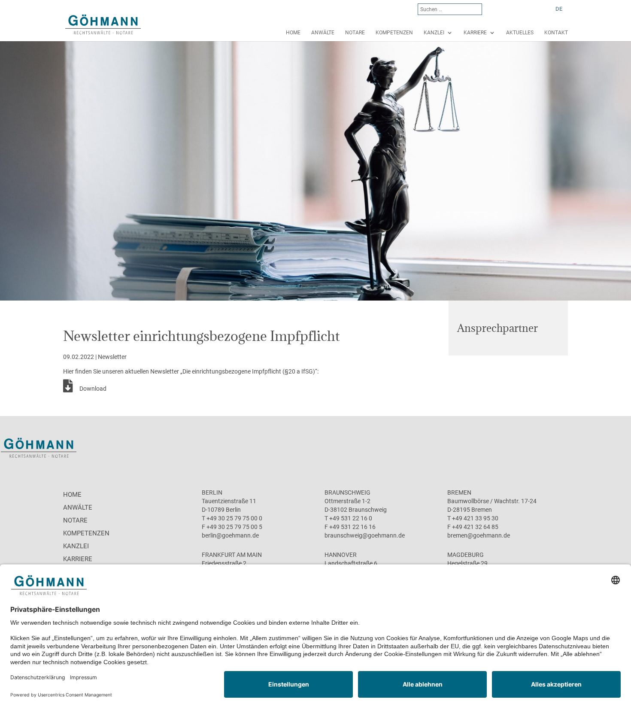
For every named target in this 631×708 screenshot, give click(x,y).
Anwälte (322, 33)
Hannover (341, 554)
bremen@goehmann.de (478, 535)
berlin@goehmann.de (230, 535)
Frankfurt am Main (232, 554)
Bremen (459, 492)
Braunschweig (347, 492)
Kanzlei (434, 33)
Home (293, 33)
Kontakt (556, 33)
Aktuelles (520, 33)
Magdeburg (465, 554)
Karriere (475, 33)
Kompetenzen (394, 33)
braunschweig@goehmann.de (365, 535)
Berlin (212, 492)
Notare (355, 33)
